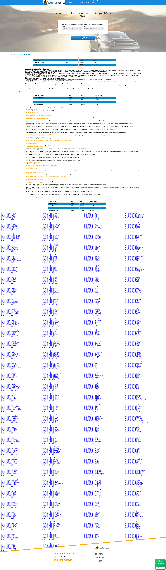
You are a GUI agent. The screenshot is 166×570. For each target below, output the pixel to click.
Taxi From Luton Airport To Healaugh (49, 418)
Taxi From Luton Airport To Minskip (91, 410)
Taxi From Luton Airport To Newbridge (91, 455)
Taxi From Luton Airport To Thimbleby (132, 448)
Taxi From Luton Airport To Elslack (49, 255)
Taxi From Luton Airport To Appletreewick (9, 239)
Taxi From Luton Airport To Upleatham (132, 515)
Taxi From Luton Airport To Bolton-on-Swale (10, 323)
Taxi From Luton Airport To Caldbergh (9, 397)
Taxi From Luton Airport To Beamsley (8, 281)
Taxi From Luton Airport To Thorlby (132, 462)
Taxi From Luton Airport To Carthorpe (8, 415)
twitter (57, 553)
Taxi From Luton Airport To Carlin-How (9, 407)
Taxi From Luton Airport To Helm (49, 426)
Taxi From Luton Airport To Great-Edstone (51, 361)
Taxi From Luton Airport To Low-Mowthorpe (93, 352)
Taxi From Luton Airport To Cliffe (7, 449)
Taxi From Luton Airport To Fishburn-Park (50, 291)
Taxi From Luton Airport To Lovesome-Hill (92, 333)
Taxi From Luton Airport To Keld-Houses (50, 537)
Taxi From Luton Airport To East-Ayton (50, 218)
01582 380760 (64, 560)
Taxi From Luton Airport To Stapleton (132, 385)
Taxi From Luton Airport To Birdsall (8, 307)
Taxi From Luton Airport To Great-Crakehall (51, 360)
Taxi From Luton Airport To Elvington (49, 256)
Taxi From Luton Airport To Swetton (132, 427)
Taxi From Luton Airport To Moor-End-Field (92, 416)
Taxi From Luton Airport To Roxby (131, 259)
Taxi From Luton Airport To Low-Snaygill (92, 354)
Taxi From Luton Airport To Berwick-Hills (9, 296)
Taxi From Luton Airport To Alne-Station (9, 226)
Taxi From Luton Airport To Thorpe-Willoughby (134, 486)
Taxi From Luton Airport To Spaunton (132, 364)
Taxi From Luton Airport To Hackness (49, 388)
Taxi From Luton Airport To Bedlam (8, 288)
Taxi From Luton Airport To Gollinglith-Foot (51, 348)
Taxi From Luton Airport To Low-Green (91, 344)
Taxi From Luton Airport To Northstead (91, 494)
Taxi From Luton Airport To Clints (8, 453)
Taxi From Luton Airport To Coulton (8, 483)
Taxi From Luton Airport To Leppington (91, 286)
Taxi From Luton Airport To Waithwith (132, 524)
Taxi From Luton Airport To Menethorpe (92, 389)
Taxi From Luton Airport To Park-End (91, 538)
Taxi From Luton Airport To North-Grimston (92, 483)
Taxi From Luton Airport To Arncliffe (8, 244)
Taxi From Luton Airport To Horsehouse (50, 482)
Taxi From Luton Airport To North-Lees (91, 485)
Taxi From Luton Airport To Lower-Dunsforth (93, 358)
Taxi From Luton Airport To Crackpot (8, 492)
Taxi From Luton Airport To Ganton (49, 323)
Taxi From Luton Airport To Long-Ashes (92, 326)
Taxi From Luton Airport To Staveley (132, 389)
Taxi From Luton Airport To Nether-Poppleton (93, 441)
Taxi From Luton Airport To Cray (7, 499)
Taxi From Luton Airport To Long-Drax (91, 328)
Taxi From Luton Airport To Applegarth (9, 234)
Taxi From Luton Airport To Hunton (49, 497)
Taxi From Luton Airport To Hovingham (50, 485)
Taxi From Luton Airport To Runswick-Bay (133, 262)
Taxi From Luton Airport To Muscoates (91, 430)
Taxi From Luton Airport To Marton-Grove (92, 377)
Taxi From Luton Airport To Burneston (9, 378)
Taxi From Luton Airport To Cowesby (8, 487)
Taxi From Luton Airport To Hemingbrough (51, 432)
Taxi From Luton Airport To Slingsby (132, 345)
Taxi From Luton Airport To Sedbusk (132, 305)
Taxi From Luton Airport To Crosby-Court (9, 506)
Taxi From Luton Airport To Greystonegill (50, 378)
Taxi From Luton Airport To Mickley (91, 393)
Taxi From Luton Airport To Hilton (49, 468)
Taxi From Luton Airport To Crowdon (8, 512)
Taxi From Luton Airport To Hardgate (49, 397)
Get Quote (83, 38)
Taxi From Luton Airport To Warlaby (132, 533)
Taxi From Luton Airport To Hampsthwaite (50, 395)
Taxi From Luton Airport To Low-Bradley (92, 335)
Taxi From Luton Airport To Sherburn (132, 320)
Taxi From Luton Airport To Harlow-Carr (50, 399)
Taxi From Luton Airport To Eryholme (49, 260)
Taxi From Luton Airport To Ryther (132, 267)
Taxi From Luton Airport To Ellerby (49, 251)
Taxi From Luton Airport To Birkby (8, 308)
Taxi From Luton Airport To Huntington (50, 496)
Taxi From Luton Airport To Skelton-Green (133, 331)
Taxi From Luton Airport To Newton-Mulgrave (93, 471)
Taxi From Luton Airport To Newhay (91, 460)
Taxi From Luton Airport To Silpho (131, 324)
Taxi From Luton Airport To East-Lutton (50, 229)
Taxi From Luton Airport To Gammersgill (50, 321)
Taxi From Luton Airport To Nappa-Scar (92, 436)
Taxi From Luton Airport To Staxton (132, 390)
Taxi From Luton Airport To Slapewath (132, 343)
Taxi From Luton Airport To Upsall (131, 521)
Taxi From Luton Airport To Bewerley (8, 297)
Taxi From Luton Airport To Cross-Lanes (9, 510)
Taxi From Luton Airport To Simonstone (133, 326)
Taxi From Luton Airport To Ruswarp (132, 265)
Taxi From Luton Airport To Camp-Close (9, 403)
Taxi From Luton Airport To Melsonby (91, 388)
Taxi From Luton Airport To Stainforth (132, 374)
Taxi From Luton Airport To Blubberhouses (10, 319)
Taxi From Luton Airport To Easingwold (50, 216)
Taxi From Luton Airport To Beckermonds (9, 283)
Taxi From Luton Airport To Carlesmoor (9, 405)
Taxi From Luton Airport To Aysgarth (8, 255)
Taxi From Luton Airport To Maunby (91, 384)
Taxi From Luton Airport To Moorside (91, 421)
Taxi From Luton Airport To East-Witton (50, 236)
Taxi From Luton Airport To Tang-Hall (132, 437)
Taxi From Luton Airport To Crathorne (8, 497)
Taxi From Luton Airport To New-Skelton (92, 451)
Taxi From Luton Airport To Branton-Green (10, 346)
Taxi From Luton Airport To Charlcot (8, 437)
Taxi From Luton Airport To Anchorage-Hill (9, 230)
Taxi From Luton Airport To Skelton (132, 333)
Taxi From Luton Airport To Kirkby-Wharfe (92, 241)
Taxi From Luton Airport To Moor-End (91, 417)
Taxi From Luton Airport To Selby (131, 307)
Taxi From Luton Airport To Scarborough (133, 290)
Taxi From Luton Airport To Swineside (132, 430)
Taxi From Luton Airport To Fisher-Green (50, 292)
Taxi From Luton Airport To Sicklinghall (132, 323)
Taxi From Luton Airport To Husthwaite (50, 501)
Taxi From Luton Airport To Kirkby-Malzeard (92, 238)
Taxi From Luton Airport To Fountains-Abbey (51, 310)
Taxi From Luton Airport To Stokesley (132, 400)
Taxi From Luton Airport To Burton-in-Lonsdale (10, 386)
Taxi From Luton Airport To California (8, 399)
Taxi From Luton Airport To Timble (132, 497)
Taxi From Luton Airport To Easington (50, 215)
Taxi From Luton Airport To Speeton (132, 365)
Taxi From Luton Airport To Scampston (132, 289)
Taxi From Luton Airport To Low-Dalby (91, 336)
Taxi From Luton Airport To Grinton (49, 380)
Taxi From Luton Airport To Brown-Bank (9, 369)
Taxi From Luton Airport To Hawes (49, 411)
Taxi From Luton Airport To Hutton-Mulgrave (51, 510)
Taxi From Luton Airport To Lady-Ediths (91, 257)
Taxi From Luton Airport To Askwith (8, 252)
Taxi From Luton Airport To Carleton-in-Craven (10, 406)
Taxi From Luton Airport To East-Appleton (50, 217)
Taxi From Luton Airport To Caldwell (8, 398)
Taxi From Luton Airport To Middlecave (91, 396)
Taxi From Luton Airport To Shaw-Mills (132, 315)
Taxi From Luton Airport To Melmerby (91, 387)
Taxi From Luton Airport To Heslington (50, 437)
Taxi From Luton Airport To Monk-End (91, 414)
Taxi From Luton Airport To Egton (49, 246)
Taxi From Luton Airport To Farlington (50, 275)
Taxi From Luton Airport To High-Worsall (50, 465)
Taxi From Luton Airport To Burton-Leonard (10, 387)
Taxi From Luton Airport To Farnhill (49, 277)
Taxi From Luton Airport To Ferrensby (50, 284)
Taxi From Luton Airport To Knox (90, 254)
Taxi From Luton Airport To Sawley (132, 281)
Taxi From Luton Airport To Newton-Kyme (92, 468)
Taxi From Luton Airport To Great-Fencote (51, 362)
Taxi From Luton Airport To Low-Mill (91, 351)
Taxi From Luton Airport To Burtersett (9, 385)
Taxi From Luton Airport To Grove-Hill (50, 384)
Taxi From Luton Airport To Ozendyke (91, 532)
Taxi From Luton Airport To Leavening (91, 280)
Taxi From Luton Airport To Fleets (49, 298)
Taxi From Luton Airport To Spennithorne (133, 366)
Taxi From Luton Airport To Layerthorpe (92, 272)
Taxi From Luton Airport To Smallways (132, 346)
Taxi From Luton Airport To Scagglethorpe (133, 284)
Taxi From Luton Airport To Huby (49, 490)
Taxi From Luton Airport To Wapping (132, 532)
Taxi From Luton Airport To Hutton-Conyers (51, 505)
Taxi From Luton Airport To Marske (91, 376)
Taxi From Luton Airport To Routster (132, 257)
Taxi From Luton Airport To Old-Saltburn (92, 512)
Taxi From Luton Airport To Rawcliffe (132, 229)
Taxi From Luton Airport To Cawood (8, 428)
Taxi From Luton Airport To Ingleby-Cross (50, 523)
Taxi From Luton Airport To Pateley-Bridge (92, 540)
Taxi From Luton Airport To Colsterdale (9, 465)
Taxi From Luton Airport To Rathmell (132, 224)
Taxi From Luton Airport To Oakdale (91, 505)
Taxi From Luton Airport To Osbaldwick (91, 517)
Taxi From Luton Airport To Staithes (132, 379)
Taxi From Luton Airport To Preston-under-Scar (134, 214)
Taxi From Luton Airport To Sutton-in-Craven (134, 420)
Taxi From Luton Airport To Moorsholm (91, 420)
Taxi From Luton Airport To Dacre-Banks (9, 515)
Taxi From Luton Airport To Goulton (49, 350)
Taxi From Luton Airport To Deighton (8, 533)
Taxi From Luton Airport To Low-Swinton (92, 355)
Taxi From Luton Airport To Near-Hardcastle (93, 439)
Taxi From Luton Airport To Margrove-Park (92, 369)
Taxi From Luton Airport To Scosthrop (132, 296)
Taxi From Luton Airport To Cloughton (8, 457)
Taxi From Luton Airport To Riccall (132, 238)
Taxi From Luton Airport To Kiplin (90, 224)
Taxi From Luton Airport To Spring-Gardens (133, 368)
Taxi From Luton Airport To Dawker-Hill (9, 531)
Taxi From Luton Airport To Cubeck (8, 513)
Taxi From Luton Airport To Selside (132, 309)
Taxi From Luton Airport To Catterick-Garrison (10, 423)
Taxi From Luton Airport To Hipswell (49, 470)
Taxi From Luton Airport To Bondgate (8, 325)
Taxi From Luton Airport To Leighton (91, 284)
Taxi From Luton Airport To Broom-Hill (9, 364)
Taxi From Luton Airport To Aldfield (8, 222)
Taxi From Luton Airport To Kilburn (91, 214)
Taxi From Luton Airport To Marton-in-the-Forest (94, 378)
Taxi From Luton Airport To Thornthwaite (133, 468)
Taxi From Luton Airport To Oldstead (91, 515)
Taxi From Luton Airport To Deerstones (9, 532)
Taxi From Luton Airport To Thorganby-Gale (134, 459)
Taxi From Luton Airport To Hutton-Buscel (50, 504)
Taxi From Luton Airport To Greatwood (50, 369)
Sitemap (100, 553)
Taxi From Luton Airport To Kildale (90, 215)
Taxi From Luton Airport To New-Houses (92, 447)
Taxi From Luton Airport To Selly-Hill (132, 308)
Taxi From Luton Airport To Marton (91, 380)
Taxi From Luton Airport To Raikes (132, 218)
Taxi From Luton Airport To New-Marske (92, 448)
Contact (101, 2)
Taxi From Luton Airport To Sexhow (132, 313)
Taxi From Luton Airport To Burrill (8, 384)
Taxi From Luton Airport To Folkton (49, 301)
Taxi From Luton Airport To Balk (7, 262)
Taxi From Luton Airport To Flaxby (49, 296)
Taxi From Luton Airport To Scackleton (132, 283)
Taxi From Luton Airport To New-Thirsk (91, 452)
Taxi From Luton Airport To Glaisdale (49, 342)
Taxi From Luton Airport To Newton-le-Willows (93, 469)
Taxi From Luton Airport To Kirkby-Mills (91, 239)
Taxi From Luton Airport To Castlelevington (10, 418)
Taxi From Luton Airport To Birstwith (8, 310)
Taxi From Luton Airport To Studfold (132, 410)
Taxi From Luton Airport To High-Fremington (51, 451)
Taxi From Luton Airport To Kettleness (50, 546)
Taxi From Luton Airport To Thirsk (131, 451)
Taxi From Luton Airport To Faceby (49, 269)
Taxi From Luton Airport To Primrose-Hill (133, 215)
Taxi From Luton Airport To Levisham (91, 287)
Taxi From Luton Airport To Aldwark (8, 223)
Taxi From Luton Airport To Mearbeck (91, 386)
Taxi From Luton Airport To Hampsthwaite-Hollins (52, 394)
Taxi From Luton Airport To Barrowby (8, 270)
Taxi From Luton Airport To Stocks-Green (133, 398)
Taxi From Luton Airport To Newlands (91, 463)
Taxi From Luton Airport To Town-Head (133, 504)
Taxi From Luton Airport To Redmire (132, 233)
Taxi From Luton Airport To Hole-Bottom (50, 472)
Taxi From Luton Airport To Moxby (90, 426)
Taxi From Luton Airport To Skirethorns (133, 340)
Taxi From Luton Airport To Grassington (50, 354)
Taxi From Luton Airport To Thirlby (132, 449)
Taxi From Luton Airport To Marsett (91, 374)
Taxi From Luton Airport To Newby (91, 459)
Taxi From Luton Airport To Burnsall (8, 380)
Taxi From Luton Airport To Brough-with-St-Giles (11, 367)
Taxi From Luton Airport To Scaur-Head (133, 292)
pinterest (59, 553)
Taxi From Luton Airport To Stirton (132, 397)
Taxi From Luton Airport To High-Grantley (50, 452)
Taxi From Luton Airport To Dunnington (9, 548)
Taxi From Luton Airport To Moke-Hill (91, 412)
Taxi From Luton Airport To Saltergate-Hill (133, 270)
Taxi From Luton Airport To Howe (49, 486)
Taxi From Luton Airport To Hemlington (50, 433)
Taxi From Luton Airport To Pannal (90, 537)
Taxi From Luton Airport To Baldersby (8, 261)
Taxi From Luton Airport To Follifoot (49, 302)
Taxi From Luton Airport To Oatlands (91, 507)
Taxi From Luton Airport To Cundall (8, 514)
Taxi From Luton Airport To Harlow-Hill (50, 400)
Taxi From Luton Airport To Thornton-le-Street (134, 475)
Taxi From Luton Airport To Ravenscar (132, 225)
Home (70, 2)
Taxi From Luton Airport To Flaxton (49, 297)
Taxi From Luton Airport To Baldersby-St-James (11, 260)
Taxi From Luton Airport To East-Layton (50, 227)
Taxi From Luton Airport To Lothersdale (92, 332)
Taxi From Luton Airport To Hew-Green (50, 440)
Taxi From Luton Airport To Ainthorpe (8, 213)
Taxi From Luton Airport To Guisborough (50, 385)
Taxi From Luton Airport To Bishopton (8, 314)
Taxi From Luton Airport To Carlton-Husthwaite (10, 408)
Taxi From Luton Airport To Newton (91, 475)
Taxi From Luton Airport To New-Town (91, 453)
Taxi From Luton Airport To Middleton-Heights (93, 401)
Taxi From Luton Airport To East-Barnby (50, 219)
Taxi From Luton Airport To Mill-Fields (91, 408)
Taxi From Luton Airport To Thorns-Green (133, 467)
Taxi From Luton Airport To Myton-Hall (91, 432)
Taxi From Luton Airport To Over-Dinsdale (92, 527)
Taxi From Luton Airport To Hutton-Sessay (51, 512)
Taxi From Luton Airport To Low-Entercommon (93, 339)
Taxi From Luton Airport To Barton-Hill (9, 272)
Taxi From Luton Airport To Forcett (49, 303)
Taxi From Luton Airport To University (132, 514)
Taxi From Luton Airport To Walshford (132, 531)
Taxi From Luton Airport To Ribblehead (132, 237)
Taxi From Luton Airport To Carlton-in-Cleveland (11, 409)
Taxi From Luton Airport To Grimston (49, 379)
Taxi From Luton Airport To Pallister (91, 535)
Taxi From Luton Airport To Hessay (49, 438)
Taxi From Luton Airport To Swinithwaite (133, 431)
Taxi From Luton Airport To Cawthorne (9, 429)
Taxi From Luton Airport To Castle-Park (9, 417)
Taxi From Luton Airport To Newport (91, 464)
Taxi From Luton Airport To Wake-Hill (132, 525)
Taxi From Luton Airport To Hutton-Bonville (51, 503)
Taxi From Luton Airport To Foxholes (49, 311)
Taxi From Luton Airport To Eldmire (49, 247)
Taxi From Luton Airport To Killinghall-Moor (92, 218)
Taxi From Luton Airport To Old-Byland (91, 510)
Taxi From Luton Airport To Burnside (8, 382)
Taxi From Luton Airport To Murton (91, 429)
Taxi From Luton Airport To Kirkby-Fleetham (92, 236)
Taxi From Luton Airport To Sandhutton (133, 276)
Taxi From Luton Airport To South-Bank (133, 353)
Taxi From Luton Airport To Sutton (132, 423)
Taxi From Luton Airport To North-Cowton (92, 480)
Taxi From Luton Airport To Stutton (132, 414)
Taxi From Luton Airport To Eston (49, 266)
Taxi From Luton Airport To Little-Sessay (92, 311)
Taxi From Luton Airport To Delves (8, 534)
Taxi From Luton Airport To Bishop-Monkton (10, 311)
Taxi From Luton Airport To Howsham (50, 487)
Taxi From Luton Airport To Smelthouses (133, 347)
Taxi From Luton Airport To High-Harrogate (51, 453)
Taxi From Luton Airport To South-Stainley (133, 361)
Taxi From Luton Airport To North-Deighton (92, 481)
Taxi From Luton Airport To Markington (91, 372)
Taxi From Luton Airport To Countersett (9, 484)
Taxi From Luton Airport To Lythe (90, 364)
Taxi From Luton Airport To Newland (91, 462)
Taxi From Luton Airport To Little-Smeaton (92, 313)
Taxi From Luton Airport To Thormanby (133, 463)
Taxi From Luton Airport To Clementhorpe (9, 447)
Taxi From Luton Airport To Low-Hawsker (92, 346)
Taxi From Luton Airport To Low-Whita (91, 356)
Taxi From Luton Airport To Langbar (91, 259)
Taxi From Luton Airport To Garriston (49, 325)
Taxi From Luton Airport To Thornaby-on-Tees (134, 464)
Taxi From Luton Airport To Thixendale (132, 453)
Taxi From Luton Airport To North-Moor (92, 486)
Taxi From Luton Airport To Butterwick (9, 393)
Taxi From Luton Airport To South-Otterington (134, 360)
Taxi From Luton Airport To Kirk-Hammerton (92, 233)
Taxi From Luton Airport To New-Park (91, 449)
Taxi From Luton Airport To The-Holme (132, 446)
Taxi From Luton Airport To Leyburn (91, 288)
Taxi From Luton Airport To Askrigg (8, 251)
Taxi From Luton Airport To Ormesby (91, 516)
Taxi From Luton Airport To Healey (49, 419)
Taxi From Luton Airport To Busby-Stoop (9, 390)
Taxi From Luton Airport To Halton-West (50, 392)
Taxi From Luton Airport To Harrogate (50, 404)
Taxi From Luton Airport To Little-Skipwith (92, 312)
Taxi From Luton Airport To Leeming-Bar (92, 282)
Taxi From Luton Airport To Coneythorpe (9, 471)
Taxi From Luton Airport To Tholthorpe (132, 454)
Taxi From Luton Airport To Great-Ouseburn (51, 366)
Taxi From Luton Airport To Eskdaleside (50, 265)
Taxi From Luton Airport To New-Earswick (92, 446)
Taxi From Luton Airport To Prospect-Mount (134, 217)
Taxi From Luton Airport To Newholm (91, 461)
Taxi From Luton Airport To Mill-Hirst (91, 409)
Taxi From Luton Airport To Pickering (91, 543)
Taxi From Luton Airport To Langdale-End (92, 262)
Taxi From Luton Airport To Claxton (8, 444)
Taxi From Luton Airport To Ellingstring (50, 254)
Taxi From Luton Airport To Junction (49, 532)
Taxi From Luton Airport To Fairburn (49, 271)
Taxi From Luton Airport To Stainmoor (132, 375)
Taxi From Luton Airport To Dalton (8, 521)
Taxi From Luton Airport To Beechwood (9, 289)
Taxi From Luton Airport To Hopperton (50, 479)
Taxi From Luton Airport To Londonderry (92, 325)
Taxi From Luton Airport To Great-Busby (50, 358)
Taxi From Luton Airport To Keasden (49, 536)
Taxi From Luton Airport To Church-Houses (10, 441)
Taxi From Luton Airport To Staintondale (133, 378)
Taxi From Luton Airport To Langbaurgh (92, 260)
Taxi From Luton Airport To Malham (91, 365)
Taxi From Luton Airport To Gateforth (49, 328)
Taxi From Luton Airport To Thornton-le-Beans (134, 471)
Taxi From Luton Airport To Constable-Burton (10, 476)
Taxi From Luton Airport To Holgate (49, 473)
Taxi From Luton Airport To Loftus (90, 324)
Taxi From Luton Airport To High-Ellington (50, 448)
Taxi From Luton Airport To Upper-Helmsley (133, 517)
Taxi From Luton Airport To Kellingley (49, 542)
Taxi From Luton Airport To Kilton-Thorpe (92, 222)
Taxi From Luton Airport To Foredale (49, 304)
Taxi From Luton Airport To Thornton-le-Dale (134, 473)
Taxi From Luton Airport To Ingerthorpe (50, 519)
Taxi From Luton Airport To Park (90, 539)
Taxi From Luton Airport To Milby (90, 407)
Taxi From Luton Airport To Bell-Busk (8, 291)
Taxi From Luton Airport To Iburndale (49, 516)
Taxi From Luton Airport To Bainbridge (9, 259)
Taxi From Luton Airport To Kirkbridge (91, 235)
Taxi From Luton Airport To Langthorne (91, 264)
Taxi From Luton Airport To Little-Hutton (92, 305)
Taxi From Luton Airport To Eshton (49, 262)
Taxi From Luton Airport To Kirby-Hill (91, 226)
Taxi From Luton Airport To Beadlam (8, 279)
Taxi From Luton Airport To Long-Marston (92, 329)
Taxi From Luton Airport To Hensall (49, 435)
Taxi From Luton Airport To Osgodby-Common (93, 518)
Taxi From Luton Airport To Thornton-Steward (134, 478)
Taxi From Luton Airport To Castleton (8, 419)
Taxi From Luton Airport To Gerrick (49, 333)
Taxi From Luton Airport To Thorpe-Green (133, 484)
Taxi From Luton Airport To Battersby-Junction (10, 277)
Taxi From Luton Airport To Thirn (131, 450)
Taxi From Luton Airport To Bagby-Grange (9, 257)
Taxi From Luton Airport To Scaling (132, 288)
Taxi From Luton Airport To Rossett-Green (133, 254)
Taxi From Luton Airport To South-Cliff (132, 354)
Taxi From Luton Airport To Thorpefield (133, 490)
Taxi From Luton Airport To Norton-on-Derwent (93, 497)
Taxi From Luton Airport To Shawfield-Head (133, 316)
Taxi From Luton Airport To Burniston (8, 379)
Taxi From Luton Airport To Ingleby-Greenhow (51, 524)
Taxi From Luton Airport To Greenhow (50, 374)
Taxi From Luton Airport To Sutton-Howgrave (134, 419)
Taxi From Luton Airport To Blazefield (8, 318)
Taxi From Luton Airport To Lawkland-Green (93, 270)
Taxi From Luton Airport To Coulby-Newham (10, 482)
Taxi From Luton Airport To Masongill (91, 383)
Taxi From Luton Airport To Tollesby (132, 501)
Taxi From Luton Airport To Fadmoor (49, 270)
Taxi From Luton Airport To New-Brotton (92, 444)
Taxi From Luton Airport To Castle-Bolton (9, 416)
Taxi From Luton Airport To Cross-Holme (9, 508)
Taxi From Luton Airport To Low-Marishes (92, 350)
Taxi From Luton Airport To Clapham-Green (10, 442)
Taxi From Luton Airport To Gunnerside (50, 386)
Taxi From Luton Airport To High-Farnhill (50, 450)
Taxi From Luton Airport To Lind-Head (91, 289)
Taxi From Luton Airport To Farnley (49, 278)
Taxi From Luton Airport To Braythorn (8, 350)
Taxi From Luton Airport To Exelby (49, 268)
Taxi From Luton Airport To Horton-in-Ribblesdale (52, 483)
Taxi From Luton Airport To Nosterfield (91, 499)
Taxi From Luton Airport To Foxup (49, 313)
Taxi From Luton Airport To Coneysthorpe (9, 470)
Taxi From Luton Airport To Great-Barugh (50, 356)
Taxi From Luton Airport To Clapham (8, 443)
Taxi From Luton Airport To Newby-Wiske (92, 458)
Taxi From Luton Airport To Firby (49, 290)
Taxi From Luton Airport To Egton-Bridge (50, 245)
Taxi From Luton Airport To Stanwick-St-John (134, 383)
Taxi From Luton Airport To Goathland (50, 346)
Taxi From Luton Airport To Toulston (132, 503)
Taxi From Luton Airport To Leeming (91, 283)
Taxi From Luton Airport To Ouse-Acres (91, 526)
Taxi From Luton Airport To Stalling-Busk (133, 380)
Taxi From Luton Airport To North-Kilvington (92, 484)
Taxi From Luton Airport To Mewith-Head (92, 390)
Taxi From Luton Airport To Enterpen (49, 258)
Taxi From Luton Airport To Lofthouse (91, 323)
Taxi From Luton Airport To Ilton (48, 518)
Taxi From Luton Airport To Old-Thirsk (91, 513)
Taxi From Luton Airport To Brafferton (9, 340)
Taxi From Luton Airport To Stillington (132, 396)
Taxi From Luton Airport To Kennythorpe (50, 544)
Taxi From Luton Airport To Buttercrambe (9, 392)
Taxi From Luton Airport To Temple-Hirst (133, 441)
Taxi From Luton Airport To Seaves (132, 304)
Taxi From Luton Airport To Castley (8, 420)
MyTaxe (66, 563)
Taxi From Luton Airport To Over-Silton (91, 528)
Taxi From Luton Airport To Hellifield (49, 425)
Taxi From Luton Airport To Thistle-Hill (132, 452)
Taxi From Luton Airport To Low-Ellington (92, 337)
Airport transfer (101, 557)
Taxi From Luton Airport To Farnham (49, 276)
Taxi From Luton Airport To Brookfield (9, 363)
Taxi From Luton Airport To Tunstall (132, 507)
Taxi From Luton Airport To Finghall (49, 289)
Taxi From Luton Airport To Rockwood (132, 248)
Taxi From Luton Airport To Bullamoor (9, 373)
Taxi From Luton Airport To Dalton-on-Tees (10, 519)
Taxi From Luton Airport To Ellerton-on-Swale (51, 252)
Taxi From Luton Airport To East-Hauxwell (51, 224)
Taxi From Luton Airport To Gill (48, 335)
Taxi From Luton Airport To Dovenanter (9, 538)
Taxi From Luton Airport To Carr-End (8, 414)
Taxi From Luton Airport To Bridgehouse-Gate (10, 355)
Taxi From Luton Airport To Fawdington (50, 279)
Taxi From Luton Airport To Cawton (8, 430)
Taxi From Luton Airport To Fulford (49, 316)
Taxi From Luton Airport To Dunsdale (8, 549)
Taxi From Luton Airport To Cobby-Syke (9, 459)
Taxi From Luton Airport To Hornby (49, 480)
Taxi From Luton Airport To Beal (7, 280)
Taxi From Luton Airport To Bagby (8, 258)
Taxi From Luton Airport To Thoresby (132, 458)
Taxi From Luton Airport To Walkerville (132, 528)
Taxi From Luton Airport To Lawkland (91, 271)
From (63, 26)
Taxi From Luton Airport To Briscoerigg (9, 357)
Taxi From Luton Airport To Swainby (132, 425)
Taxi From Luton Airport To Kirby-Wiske (92, 230)
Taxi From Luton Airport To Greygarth (50, 376)
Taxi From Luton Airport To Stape (131, 384)
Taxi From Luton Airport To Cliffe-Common (9, 448)
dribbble (64, 553)
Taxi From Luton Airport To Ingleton (49, 525)
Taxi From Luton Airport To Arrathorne (9, 245)
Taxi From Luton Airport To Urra (131, 523)
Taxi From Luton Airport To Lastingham (91, 268)
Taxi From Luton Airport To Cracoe (8, 493)
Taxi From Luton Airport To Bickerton (8, 298)
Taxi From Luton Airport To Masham (91, 382)
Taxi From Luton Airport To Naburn (91, 435)
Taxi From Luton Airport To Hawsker (49, 415)
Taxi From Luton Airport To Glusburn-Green (51, 344)
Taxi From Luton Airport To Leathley (91, 279)
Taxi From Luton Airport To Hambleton (50, 393)
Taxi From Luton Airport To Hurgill (49, 499)
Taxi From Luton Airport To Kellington (50, 543)
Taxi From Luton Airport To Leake (90, 275)
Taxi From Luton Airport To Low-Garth (91, 342)
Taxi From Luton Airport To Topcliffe (132, 502)
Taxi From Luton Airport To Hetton (49, 439)
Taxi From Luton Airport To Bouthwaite (9, 336)
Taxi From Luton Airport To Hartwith (49, 409)
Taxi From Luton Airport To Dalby (8, 517)
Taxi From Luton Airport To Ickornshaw (50, 517)
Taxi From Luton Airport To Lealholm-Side (92, 276)
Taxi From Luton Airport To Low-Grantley (92, 343)
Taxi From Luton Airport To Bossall (8, 333)
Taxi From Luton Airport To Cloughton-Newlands (11, 455)
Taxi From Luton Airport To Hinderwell (50, 469)
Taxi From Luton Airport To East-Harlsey (50, 223)
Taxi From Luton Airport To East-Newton (50, 233)
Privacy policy (101, 554)
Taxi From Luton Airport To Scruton (132, 301)
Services (87, 2)
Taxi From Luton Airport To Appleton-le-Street (10, 236)
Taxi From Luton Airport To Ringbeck (132, 243)
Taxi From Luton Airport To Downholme (9, 539)
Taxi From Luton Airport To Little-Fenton (92, 302)
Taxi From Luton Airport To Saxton (132, 282)
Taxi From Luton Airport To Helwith (49, 431)
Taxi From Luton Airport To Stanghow (132, 382)
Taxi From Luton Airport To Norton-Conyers (92, 495)
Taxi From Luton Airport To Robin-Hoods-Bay (134, 247)
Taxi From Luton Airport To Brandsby (8, 345)
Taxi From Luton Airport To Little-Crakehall (92, 300)
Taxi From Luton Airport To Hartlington (50, 406)
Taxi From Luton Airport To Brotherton (9, 365)
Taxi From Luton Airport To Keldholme (50, 539)
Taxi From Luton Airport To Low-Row (91, 353)
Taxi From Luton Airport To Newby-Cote (92, 457)
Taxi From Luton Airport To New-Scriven (92, 450)
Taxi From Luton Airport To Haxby (49, 416)
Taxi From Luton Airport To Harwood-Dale (51, 410)
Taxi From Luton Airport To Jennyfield (50, 531)
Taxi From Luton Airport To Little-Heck (91, 304)
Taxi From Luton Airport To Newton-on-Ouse (93, 472)
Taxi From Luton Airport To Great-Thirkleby (51, 368)
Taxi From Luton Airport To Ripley (131, 244)
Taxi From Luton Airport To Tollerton (132, 500)
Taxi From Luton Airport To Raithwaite (132, 220)
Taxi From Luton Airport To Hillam (49, 467)
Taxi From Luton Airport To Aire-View (8, 214)
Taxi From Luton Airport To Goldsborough (50, 347)
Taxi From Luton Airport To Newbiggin (91, 454)
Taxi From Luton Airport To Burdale (8, 375)
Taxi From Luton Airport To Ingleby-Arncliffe (51, 521)
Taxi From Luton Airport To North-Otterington (93, 489)
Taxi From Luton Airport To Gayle (49, 331)
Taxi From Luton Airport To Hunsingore (50, 495)
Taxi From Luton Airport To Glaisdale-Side (50, 341)
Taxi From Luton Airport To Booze (8, 328)
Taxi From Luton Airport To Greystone (50, 377)
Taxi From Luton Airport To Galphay (49, 320)
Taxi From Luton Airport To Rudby (131, 260)
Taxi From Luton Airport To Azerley (8, 256)
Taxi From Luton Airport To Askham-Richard (10, 250)
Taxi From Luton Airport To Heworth (49, 441)
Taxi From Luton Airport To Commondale (9, 469)
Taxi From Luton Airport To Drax (7, 542)
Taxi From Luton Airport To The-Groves (133, 444)
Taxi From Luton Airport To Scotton (132, 298)
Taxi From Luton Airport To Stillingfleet (133, 395)
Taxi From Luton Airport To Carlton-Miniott (10, 410)
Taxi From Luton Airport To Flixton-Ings (50, 299)
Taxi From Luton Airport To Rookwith (132, 251)
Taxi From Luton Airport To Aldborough (9, 219)
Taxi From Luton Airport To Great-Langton (51, 365)
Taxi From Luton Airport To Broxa (8, 371)
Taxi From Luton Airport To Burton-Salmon (10, 388)
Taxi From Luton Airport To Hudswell (49, 491)
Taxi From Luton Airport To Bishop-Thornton (10, 312)
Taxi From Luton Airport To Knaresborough (92, 250)
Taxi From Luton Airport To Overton (91, 529)
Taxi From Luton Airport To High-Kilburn (50, 457)
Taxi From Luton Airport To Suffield (132, 415)
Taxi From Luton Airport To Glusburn (49, 345)
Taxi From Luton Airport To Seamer (132, 302)
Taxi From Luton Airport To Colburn (8, 461)
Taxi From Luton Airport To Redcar (132, 232)
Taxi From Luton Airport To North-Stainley (92, 492)
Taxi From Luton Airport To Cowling (8, 489)
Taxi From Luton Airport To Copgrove (8, 478)
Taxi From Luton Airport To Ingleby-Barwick (51, 522)
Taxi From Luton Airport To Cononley (8, 475)
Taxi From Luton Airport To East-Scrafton (50, 235)
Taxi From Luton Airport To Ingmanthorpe (50, 526)
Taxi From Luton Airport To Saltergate (132, 271)
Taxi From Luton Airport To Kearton (49, 535)
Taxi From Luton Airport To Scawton (132, 293)
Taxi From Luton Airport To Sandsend (132, 277)
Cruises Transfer (102, 561)
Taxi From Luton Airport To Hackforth (50, 387)
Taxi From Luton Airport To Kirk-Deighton (92, 232)
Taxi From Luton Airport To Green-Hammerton (51, 373)
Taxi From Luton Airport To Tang (131, 438)
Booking (81, 2)
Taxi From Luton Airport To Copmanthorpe (9, 479)
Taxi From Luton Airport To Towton (132, 506)
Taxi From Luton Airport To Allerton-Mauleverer (11, 225)
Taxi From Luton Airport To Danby (8, 525)
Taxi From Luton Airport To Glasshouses (50, 343)
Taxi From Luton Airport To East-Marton (50, 230)
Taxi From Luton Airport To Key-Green (91, 213)
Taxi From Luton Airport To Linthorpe (91, 293)
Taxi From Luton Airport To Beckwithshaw (9, 286)
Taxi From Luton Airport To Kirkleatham (92, 246)
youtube (61, 553)
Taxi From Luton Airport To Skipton (132, 337)
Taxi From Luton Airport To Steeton (132, 394)
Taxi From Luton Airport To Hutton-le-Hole (51, 508)
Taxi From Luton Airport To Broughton (9, 368)
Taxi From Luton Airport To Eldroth (49, 248)
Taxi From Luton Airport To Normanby (91, 479)
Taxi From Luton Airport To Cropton (8, 505)
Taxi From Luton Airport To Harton (49, 408)
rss (69, 553)
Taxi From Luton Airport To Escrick (49, 261)
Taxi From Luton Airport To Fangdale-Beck (51, 273)
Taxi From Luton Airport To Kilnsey (91, 220)
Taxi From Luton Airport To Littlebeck (91, 316)
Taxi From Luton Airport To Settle (131, 311)
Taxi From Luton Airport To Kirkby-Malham (92, 237)
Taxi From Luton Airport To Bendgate (8, 293)
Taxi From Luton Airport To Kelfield (49, 540)
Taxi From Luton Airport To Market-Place (92, 371)
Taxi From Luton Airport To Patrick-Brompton (93, 542)
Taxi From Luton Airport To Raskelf (132, 223)
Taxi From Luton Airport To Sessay (132, 310)
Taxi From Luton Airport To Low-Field (91, 340)
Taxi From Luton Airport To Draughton (9, 540)
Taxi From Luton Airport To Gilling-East (50, 337)
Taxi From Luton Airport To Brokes (8, 358)
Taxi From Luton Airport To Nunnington (91, 502)
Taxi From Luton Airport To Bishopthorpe (9, 313)
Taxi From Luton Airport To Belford (8, 290)
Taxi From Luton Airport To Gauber (49, 330)
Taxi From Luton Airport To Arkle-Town (9, 241)
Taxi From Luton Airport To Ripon (131, 245)
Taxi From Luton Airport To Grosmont (50, 383)
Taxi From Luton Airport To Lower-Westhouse (93, 360)
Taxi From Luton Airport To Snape (131, 350)
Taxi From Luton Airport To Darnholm (8, 528)
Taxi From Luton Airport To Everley (49, 267)
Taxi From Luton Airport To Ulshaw (132, 513)
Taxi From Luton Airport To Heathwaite (50, 421)
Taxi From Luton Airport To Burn (7, 377)
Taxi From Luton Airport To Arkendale (9, 240)
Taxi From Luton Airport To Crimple (8, 502)
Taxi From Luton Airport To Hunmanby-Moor (51, 493)
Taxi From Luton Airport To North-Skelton (92, 491)
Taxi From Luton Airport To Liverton (91, 321)
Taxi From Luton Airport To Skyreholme (133, 342)
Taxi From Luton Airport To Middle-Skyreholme (93, 394)
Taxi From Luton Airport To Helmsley (49, 427)
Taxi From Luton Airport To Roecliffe (132, 249)
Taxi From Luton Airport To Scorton (132, 294)
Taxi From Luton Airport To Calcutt (8, 396)
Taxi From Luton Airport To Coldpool (8, 464)
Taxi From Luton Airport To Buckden (8, 372)
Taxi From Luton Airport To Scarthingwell (133, 291)
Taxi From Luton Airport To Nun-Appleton (92, 500)
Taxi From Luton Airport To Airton (8, 215)
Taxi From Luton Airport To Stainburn (132, 373)
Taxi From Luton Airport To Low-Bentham (92, 334)
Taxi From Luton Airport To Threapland (133, 491)
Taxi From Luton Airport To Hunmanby (50, 494)
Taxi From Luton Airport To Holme (49, 476)
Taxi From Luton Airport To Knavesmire (91, 251)
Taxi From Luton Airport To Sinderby (132, 328)
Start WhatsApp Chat (160, 567)
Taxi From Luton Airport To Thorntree (132, 481)
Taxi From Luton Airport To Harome (49, 403)
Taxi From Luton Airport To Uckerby (132, 508)
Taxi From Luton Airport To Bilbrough (8, 300)
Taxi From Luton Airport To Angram (8, 232)
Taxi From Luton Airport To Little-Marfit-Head (93, 308)
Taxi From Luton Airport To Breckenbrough (10, 353)
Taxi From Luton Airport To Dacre (8, 516)
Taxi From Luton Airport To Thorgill (132, 461)
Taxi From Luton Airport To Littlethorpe (91, 318)
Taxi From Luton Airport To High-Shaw (50, 460)
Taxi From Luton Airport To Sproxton (132, 369)
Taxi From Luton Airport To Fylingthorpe (50, 318)
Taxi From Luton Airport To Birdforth (8, 305)
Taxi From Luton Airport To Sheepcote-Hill (133, 318)
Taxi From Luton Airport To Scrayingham (133, 299)
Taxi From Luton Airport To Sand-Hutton (133, 273)
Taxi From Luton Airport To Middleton (91, 406)
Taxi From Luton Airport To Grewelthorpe (50, 375)
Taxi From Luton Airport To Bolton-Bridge (9, 322)
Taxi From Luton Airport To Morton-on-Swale (93, 422)
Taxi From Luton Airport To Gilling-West (50, 339)
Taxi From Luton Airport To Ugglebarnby (133, 510)
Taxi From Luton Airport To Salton (131, 272)
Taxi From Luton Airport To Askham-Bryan (9, 249)
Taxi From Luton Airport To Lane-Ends (91, 258)
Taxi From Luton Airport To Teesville (132, 440)
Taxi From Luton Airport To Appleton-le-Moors (10, 235)
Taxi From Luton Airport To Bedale (8, 287)
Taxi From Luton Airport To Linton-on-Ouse (92, 294)
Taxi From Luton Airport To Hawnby (49, 414)
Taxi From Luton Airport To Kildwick (91, 216)
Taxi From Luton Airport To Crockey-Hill (9, 503)
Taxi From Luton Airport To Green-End (50, 372)
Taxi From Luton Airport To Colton (8, 468)
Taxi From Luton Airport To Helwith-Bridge (51, 430)
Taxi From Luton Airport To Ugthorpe (132, 511)
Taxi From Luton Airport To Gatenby (49, 329)
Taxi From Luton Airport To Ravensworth (133, 227)
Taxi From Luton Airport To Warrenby (132, 534)
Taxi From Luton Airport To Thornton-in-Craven (134, 469)
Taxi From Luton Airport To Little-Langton (92, 307)
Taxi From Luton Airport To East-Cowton (50, 222)
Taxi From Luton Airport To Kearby (49, 534)
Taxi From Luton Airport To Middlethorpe (92, 400)
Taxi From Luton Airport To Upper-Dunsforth (134, 516)
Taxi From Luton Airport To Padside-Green (92, 533)
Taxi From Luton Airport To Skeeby (132, 330)
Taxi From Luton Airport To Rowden (132, 258)
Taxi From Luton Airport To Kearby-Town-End (51, 533)
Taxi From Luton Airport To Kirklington (91, 248)
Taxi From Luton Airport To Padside (91, 534)
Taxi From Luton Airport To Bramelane (9, 343)
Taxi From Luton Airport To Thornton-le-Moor (134, 474)
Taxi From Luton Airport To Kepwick (49, 545)
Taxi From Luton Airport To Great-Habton (50, 363)
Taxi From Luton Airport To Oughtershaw (92, 524)
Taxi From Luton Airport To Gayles (49, 332)
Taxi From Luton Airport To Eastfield (49, 239)
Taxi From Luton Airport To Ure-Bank (132, 522)
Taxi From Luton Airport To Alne (7, 227)
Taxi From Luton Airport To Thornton (132, 480)
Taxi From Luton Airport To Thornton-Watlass (134, 479)
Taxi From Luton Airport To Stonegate (132, 403)
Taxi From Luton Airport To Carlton (8, 411)
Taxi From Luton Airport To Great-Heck (50, 364)
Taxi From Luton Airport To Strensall (132, 409)
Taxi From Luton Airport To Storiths (132, 405)
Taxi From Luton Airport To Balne (8, 264)
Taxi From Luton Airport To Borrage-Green (10, 331)
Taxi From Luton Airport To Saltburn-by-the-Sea (134, 269)
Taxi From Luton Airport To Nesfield (91, 440)
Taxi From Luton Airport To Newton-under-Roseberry (94, 474)
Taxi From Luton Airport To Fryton (49, 315)
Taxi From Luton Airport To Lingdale (91, 291)
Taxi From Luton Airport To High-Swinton (50, 464)
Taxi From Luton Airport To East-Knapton (50, 226)
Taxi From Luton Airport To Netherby (91, 443)
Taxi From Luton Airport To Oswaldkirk (91, 522)
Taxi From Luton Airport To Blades (8, 315)
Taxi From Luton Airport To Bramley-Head (9, 344)
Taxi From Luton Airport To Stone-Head (133, 401)
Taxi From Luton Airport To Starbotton (132, 387)
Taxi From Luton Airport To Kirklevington (92, 247)
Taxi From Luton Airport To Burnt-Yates (9, 383)
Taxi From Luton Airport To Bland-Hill (8, 316)
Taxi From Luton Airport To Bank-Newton (9, 265)
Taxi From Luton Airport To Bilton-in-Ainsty (10, 302)
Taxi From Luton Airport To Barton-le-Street (10, 273)
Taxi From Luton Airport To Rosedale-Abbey (134, 252)
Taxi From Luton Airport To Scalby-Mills (133, 286)
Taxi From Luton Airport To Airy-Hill (8, 216)
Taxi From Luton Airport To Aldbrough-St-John (10, 220)
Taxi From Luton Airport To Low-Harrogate (92, 345)
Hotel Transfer (101, 558)
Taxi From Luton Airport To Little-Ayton (91, 297)
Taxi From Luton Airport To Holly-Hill (49, 474)
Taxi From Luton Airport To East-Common (50, 220)
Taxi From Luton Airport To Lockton (91, 322)
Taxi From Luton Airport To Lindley (91, 290)
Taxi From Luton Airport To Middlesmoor (92, 399)
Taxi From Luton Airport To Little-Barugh (92, 298)
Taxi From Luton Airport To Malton (91, 367)
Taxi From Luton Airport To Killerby (91, 217)
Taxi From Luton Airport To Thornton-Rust (133, 476)
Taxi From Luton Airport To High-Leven (50, 458)
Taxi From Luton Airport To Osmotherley (92, 521)
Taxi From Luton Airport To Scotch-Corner (133, 297)
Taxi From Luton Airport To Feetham (49, 281)
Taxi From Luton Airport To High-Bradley (50, 446)
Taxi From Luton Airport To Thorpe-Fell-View (134, 483)
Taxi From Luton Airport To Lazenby (91, 273)
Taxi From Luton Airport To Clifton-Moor (9, 450)
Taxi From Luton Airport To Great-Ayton (50, 355)
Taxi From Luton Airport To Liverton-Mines (92, 320)
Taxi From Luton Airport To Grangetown (50, 352)
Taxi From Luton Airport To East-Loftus (50, 228)
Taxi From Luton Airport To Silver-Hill (132, 325)
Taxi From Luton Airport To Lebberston (91, 281)
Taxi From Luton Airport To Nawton (91, 438)
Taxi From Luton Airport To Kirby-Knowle (92, 227)
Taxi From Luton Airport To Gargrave (49, 324)
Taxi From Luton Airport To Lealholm (91, 277)
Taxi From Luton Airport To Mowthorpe (91, 425)
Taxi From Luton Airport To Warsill (132, 535)
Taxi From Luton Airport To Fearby (49, 280)
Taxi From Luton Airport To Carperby (8, 412)
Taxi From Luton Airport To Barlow (8, 269)
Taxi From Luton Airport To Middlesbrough (92, 398)
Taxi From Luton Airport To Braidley (8, 341)
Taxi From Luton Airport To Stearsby (132, 393)
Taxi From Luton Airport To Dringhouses (9, 544)
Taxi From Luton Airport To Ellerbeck (49, 249)
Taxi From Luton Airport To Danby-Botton (9, 522)
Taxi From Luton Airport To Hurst (49, 500)
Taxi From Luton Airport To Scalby (132, 287)
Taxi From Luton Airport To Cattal (8, 421)
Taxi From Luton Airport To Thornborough (133, 465)
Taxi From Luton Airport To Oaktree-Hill (92, 506)
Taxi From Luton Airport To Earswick (49, 213)
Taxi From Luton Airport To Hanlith (49, 396)
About (75, 2)
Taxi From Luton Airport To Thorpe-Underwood (134, 485)
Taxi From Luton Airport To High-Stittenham (51, 463)
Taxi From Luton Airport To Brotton (8, 366)
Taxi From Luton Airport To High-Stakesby (50, 462)
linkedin (68, 553)
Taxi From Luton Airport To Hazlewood (50, 417)
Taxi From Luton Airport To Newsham (91, 465)
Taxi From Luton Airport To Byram (8, 395)
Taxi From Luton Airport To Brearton (8, 352)
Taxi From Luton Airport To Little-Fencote (92, 301)
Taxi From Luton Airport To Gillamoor (49, 336)
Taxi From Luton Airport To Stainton (132, 377)
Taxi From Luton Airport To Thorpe (132, 489)
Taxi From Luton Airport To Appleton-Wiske (10, 238)
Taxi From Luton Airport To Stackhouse (133, 372)
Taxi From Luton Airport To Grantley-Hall (50, 353)
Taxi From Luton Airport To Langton (91, 267)
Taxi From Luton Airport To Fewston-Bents (51, 286)
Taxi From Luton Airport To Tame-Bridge (133, 435)
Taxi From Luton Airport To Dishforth (8, 536)
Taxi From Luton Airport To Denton (8, 535)
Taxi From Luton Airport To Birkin (8, 309)
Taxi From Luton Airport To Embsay (49, 257)
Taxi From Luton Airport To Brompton (8, 362)
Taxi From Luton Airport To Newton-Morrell (92, 470)
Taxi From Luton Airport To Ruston (132, 264)
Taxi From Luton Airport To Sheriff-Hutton (133, 321)
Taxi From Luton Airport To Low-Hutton (92, 347)
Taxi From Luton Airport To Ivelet (49, 528)
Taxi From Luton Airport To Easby (49, 214)
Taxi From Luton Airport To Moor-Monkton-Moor (93, 418)
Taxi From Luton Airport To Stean (131, 392)
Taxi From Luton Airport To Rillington (132, 241)
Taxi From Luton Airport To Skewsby (132, 334)
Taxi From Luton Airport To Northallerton (92, 493)
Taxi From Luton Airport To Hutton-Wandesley (51, 514)
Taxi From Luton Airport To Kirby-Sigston (92, 229)
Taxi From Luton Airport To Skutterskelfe (133, 341)
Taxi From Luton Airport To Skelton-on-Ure (133, 332)
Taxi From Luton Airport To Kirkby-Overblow (93, 240)
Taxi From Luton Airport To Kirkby (90, 243)
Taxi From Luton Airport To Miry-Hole (91, 411)
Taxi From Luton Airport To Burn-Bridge (9, 376)
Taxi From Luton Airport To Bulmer (8, 374)
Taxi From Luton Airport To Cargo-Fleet (9, 404)
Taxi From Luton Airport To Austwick (8, 254)
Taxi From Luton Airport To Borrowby (8, 332)
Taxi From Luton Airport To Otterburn (91, 523)
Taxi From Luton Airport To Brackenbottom (10, 337)
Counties (93, 2)
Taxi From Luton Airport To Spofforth (132, 367)
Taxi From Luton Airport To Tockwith (132, 499)
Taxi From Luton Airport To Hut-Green (50, 502)
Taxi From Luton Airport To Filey (48, 288)
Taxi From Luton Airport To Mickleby (91, 392)
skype (71, 553)
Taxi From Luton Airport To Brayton (8, 351)
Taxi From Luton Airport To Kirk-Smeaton (92, 234)
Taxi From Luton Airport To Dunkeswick (9, 547)
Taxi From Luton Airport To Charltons (8, 438)
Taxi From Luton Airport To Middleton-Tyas (92, 405)
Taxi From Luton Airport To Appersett (8, 233)
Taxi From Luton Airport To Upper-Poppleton (134, 518)
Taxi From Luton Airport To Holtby (49, 478)
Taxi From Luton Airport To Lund (90, 363)
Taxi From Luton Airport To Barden (8, 266)
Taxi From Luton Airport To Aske (7, 248)
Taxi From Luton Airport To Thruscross (132, 495)
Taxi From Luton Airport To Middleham (91, 397)
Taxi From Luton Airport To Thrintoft (132, 493)
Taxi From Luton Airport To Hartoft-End (50, 407)
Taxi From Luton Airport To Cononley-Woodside (11, 474)
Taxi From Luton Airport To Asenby (8, 246)
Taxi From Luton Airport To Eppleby (49, 259)
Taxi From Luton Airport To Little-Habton (92, 303)
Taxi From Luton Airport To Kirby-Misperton (92, 228)
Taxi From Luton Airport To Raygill (132, 230)
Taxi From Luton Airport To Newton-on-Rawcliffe (94, 473)
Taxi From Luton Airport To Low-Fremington (93, 341)
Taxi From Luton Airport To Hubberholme (50, 489)
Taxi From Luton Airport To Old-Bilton (91, 508)
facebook (55, 553)
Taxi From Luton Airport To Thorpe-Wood (133, 487)
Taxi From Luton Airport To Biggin (8, 299)
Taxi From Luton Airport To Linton (90, 296)
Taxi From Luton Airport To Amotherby (9, 228)
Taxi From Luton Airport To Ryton (131, 268)
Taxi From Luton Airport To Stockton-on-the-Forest (135, 399)
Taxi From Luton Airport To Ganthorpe (50, 322)
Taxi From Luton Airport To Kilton (90, 223)
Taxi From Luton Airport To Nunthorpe (91, 503)
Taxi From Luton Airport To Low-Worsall (92, 357)
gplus (66, 553)
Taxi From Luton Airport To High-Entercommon (51, 449)
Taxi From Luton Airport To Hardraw (49, 398)
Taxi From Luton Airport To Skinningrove (133, 335)
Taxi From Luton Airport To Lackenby (91, 255)
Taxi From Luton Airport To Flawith (49, 294)
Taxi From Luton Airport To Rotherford (132, 255)
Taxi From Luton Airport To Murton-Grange (92, 428)
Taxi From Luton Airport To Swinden (132, 429)
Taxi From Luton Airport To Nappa (90, 437)
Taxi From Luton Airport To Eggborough (50, 244)
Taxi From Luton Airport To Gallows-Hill (50, 319)
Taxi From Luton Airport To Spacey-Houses (133, 363)
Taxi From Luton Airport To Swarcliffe (132, 426)
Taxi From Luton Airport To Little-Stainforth (92, 314)
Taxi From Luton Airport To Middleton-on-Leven (93, 403)
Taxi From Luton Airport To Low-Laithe (91, 348)
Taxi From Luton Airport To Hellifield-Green (51, 423)
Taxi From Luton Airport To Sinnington (132, 329)
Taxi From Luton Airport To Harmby (49, 401)
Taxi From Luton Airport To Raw (131, 228)
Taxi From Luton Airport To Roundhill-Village (134, 256)
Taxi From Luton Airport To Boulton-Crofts (9, 335)
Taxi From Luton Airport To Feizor (49, 282)
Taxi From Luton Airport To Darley (8, 527)
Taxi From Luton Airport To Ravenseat (132, 226)
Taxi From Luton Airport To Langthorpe (91, 265)
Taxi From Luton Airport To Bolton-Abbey (9, 321)
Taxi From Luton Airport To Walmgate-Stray (134, 529)
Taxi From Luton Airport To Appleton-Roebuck (10, 237)
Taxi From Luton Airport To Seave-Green (133, 303)
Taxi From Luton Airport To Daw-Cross (9, 529)
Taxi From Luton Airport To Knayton (91, 252)
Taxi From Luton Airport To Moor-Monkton (92, 419)
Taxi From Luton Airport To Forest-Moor (50, 307)
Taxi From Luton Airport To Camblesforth (9, 401)
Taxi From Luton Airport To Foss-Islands (50, 308)
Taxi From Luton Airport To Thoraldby (132, 457)
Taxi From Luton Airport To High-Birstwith (50, 444)
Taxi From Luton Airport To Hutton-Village (50, 513)
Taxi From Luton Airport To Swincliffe (132, 428)
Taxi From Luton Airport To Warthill (132, 537)
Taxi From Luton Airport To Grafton (49, 351)
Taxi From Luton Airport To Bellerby (8, 292)
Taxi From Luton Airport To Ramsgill (132, 222)
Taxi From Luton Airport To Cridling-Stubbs (10, 501)
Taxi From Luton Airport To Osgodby (91, 519)
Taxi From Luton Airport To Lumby (90, 362)
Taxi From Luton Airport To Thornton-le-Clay (134, 472)
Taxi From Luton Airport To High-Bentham (50, 443)
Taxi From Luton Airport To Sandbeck (132, 275)
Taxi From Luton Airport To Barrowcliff (9, 271)
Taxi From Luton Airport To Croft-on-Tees (9, 504)
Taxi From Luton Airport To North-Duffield (92, 482)
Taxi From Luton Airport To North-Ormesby (92, 487)
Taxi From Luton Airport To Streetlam (132, 408)
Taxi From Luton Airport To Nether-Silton (92, 442)
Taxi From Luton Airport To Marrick (91, 373)
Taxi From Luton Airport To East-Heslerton (51, 225)
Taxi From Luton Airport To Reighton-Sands (133, 235)
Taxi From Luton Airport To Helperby (49, 428)
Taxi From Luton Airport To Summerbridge (133, 416)
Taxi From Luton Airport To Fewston (49, 287)
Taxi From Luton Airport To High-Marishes (50, 459)
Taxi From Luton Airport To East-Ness (50, 232)
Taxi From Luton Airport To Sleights (132, 344)
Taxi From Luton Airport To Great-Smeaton (51, 367)
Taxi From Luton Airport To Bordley (8, 329)
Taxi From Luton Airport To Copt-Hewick (9, 480)
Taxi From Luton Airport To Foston (49, 309)
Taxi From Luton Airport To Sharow (132, 314)
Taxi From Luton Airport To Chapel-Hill (9, 435)
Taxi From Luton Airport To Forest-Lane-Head (51, 305)
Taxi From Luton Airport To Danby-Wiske (9, 524)
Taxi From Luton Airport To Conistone (8, 473)
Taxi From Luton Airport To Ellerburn (49, 250)
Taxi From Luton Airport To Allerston (8, 224)
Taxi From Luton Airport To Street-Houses (133, 406)
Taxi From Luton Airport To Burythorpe (9, 389)
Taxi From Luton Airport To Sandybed (132, 278)
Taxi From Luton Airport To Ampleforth (9, 229)
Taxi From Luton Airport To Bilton (8, 303)
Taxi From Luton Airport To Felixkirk (49, 283)
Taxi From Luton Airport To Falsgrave (50, 272)
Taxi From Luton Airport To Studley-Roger (133, 411)
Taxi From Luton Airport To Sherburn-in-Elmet (134, 319)
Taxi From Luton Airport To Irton (48, 527)
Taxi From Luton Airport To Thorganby (132, 460)
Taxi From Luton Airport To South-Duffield (133, 355)
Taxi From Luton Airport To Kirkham (91, 245)
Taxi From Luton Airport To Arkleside (8, 243)
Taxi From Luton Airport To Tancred (132, 436)
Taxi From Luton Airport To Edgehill (49, 243)
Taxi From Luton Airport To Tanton (132, 439)
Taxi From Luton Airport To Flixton (49, 300)
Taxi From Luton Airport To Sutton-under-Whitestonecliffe (136, 422)
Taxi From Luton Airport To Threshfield (133, 492)
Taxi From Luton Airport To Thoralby (132, 455)
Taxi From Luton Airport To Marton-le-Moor (92, 379)
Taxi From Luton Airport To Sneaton (132, 351)
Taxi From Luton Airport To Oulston (91, 525)
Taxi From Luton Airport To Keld (48, 538)
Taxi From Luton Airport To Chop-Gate (9, 439)
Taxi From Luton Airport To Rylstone (132, 266)
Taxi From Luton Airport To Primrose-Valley (134, 216)
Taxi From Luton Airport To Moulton (91, 423)
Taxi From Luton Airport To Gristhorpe (50, 382)
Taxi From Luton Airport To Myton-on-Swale (93, 433)
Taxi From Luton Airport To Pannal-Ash (91, 536)
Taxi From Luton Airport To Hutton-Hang (50, 507)
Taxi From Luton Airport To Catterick (8, 425)
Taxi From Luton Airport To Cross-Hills (9, 507)
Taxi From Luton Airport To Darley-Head (9, 526)
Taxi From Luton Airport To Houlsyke (49, 484)
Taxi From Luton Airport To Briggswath (9, 356)
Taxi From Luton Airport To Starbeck (132, 386)
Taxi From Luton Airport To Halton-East (50, 389)
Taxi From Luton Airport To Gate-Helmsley (51, 326)
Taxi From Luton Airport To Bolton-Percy (9, 324)
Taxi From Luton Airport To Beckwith (8, 284)
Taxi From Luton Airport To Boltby (8, 320)
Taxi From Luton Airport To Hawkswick (50, 412)
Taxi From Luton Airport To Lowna (90, 361)
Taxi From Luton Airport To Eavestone (50, 240)
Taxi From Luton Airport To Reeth (131, 234)
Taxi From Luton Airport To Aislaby (8, 218)
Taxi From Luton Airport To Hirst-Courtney (51, 471)
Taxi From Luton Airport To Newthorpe (91, 467)
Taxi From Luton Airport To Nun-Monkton (92, 501)
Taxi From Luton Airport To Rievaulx (132, 240)
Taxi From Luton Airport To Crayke (8, 500)
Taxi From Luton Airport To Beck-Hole (9, 282)
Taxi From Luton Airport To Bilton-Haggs (9, 301)
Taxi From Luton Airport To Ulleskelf (132, 512)
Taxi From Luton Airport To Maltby (90, 366)
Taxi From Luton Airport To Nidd (90, 476)
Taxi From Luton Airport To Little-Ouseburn (92, 309)
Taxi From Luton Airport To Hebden (49, 422)
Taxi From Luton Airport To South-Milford (133, 358)
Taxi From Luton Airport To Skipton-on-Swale (134, 336)
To (84, 26)
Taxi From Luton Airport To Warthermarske (133, 536)
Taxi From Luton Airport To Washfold (132, 538)
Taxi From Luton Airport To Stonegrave (133, 404)
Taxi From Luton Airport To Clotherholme (9, 454)
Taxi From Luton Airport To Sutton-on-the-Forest (135, 421)
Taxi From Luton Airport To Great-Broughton (51, 357)
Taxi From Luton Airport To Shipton (132, 322)
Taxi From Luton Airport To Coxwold (8, 491)
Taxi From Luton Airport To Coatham (8, 458)
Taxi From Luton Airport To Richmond (132, 239)
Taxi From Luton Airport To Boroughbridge (9, 330)
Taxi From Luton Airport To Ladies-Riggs (92, 256)
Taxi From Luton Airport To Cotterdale (9, 481)
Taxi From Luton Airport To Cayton (8, 431)
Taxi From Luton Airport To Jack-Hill (49, 529)
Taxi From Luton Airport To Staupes (132, 388)
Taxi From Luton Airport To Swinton (132, 432)
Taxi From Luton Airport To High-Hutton (50, 455)
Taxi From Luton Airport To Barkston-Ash (9, 267)
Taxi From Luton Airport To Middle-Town (92, 395)
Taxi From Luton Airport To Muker (90, 427)
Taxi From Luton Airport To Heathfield (50, 420)
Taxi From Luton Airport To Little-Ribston (92, 310)
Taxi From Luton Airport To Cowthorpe (9, 490)
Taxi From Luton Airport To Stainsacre (132, 376)
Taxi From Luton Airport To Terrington (132, 443)
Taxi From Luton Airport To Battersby (8, 278)
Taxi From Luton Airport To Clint (7, 452)
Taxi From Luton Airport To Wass (131, 539)
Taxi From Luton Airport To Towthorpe (132, 505)
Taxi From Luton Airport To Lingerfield (91, 292)
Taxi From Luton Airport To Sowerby (132, 362)
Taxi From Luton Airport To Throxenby (132, 494)
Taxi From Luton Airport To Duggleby (8, 546)
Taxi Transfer (101, 560)
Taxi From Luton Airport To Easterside (50, 238)
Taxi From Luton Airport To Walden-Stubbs (133, 526)
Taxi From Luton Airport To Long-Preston (92, 330)
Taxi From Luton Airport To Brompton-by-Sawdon (11, 360)
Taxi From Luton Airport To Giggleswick (50, 334)
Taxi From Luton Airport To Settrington (132, 312)
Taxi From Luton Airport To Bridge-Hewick (9, 354)
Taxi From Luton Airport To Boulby (8, 334)
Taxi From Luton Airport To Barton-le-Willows (10, 275)
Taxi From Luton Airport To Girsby (49, 340)
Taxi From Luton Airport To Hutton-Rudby (50, 511)
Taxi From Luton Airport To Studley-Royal (133, 412)
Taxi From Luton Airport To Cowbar (8, 486)
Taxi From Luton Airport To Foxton (49, 312)
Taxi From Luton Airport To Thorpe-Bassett (133, 482)
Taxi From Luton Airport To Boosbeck (8, 326)
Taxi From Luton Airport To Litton (90, 319)
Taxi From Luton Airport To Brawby (8, 347)
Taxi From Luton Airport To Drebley (8, 543)
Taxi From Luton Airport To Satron (132, 279)
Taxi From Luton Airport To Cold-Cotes (9, 462)
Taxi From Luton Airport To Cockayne (8, 460)
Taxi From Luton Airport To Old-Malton (91, 511)
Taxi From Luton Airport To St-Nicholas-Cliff (134, 371)
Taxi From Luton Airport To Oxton (90, 531)
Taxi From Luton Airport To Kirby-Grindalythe (93, 225)
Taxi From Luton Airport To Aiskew (8, 217)
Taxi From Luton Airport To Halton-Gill (50, 390)
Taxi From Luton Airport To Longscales (91, 331)
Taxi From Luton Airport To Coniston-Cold (9, 472)
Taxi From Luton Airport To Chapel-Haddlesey (10, 433)
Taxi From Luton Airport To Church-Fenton (9, 440)
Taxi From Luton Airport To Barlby (8, 268)
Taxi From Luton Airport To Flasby (49, 293)
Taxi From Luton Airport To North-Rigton (92, 490)
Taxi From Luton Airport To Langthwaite (92, 266)
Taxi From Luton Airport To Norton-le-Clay (92, 496)
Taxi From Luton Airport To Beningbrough (9, 294)
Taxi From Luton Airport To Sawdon (132, 280)
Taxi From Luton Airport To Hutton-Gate (50, 506)
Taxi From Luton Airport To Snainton (132, 348)
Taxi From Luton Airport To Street (131, 407)
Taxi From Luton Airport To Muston (91, 431)
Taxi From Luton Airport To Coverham (8, 485)
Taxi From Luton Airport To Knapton (91, 249)
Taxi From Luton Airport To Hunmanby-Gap (51, 492)
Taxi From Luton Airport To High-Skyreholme (51, 461)
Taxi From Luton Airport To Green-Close (50, 371)
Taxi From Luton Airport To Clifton (8, 451)
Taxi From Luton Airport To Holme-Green (50, 475)
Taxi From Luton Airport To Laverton (91, 269)
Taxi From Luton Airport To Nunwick (91, 504)
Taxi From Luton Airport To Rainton (132, 219)
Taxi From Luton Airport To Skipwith (132, 339)
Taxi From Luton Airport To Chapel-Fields (9, 432)
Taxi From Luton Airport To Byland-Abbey (9, 394)
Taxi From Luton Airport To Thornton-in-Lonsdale (135, 470)
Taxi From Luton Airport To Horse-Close (50, 481)
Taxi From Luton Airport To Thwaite (132, 496)
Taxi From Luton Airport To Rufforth (132, 261)
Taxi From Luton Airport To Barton (8, 276)
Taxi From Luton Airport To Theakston (132, 447)
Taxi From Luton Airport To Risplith (132, 246)
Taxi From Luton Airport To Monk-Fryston (92, 415)
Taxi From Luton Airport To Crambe (8, 495)
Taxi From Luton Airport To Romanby (132, 250)
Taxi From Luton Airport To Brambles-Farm (10, 342)
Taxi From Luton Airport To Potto (131, 213)
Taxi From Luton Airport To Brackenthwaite (10, 339)
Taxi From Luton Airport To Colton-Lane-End (10, 467)
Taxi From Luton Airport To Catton (8, 427)
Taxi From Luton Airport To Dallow (8, 518)
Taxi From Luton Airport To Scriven (132, 300)
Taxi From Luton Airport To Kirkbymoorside (92, 244)
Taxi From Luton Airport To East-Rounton (50, 234)
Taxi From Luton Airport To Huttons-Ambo (50, 515)
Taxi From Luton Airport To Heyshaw (49, 442)
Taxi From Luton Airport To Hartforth (49, 405)
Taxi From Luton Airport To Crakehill (8, 494)
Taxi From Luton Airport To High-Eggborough (51, 447)
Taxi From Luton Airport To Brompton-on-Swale (11, 361)
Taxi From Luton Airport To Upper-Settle (133, 519)
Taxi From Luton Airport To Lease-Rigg (91, 278)
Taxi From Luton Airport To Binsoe (8, 304)
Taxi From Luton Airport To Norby (90, 478)
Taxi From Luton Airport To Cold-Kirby (9, 463)
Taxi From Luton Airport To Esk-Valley (50, 264)
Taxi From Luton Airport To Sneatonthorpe (133, 352)
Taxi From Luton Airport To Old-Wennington (92, 514)
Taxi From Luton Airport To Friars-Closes (50, 314)
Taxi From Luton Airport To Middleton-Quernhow (93, 404)
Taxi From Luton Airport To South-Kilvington (134, 357)
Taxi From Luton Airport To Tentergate (132, 442)
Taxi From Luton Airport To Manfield (91, 368)
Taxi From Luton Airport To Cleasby (8, 446)
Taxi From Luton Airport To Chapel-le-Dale (10, 436)
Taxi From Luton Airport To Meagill (91, 385)
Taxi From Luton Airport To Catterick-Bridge (10, 422)
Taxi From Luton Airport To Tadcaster (132, 433)
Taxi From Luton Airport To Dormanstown (9, 537)
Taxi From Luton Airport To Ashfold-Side (9, 247)
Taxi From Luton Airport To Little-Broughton (92, 299)
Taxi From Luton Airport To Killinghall (91, 219)
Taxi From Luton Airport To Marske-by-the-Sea (93, 375)
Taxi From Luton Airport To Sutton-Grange (133, 418)
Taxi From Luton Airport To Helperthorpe (50, 429)
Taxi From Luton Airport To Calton (8, 400)
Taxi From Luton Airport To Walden (132, 527)
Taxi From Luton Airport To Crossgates (9, 511)
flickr (62, 553)
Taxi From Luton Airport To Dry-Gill (8, 545)
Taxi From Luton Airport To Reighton (132, 236)
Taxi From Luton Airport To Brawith (8, 348)
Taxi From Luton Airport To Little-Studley (92, 315)
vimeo (73, 553)
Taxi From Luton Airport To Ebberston (50, 241)
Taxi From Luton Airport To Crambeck (8, 496)
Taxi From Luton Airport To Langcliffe (91, 261)
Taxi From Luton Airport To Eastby (49, 237)
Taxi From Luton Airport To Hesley (49, 436)
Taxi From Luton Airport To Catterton (8, 426)
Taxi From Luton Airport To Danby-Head (9, 523)
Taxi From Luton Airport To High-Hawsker (50, 454)
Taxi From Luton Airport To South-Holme (133, 356)
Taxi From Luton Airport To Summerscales (133, 417)
